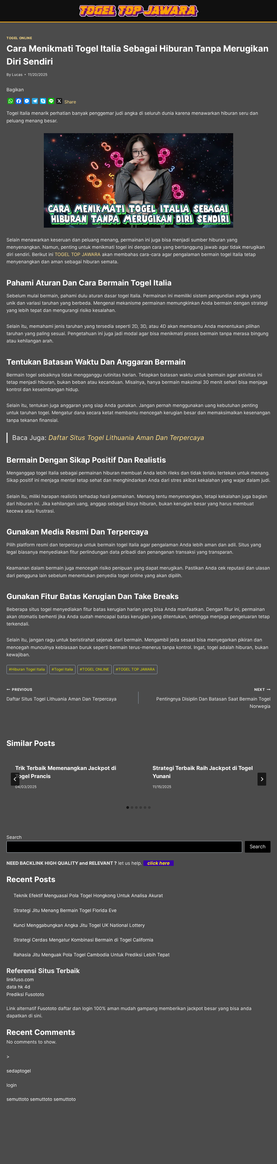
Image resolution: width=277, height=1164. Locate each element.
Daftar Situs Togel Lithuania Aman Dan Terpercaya (126, 438)
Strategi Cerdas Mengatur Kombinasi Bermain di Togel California (83, 940)
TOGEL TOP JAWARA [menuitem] (78, 254)
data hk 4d (18, 987)
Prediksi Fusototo (25, 994)
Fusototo (47, 1008)
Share (70, 102)
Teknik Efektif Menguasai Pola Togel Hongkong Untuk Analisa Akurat (88, 895)
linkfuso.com (20, 979)
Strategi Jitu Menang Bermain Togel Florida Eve (65, 910)
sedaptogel (18, 1071)
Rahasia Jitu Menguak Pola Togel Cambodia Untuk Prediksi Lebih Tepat (92, 954)
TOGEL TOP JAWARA (135, 669)
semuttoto (17, 1099)
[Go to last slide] (15, 779)
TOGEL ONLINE (19, 38)
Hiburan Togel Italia (27, 669)
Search (14, 837)
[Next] (262, 779)
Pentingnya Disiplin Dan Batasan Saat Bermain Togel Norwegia (213, 698)
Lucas (17, 74)
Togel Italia (62, 669)
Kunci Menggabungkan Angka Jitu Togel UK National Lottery (79, 925)
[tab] (127, 807)
